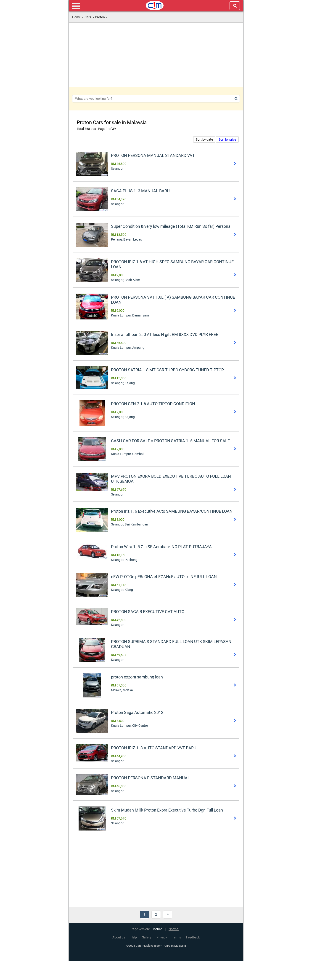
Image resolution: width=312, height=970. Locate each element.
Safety (146, 937)
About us (118, 937)
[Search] (235, 98)
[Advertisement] (156, 55)
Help (133, 937)
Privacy (161, 937)
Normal (174, 929)
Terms (176, 937)
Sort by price (227, 139)
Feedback (193, 937)
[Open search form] (235, 5)
